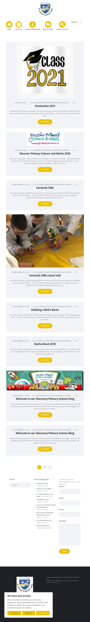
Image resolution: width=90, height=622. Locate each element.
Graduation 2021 (45, 106)
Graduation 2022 (42, 483)
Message (63, 521)
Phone (61, 509)
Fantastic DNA (45, 188)
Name (62, 486)
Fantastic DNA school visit (45, 275)
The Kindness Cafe (43, 499)
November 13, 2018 (22, 307)
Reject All (28, 613)
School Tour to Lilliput (44, 489)
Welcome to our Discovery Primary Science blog (45, 399)
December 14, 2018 (21, 185)
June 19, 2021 (21, 103)
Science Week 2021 (43, 526)
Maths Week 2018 (45, 344)
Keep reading (45, 122)
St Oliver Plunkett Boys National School (50, 103)
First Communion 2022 (44, 520)
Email (62, 498)
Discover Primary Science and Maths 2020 (45, 153)
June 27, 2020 (21, 150)
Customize (14, 613)
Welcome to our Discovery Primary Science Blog (45, 433)
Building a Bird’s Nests (45, 310)
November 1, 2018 (21, 341)
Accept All (43, 613)
